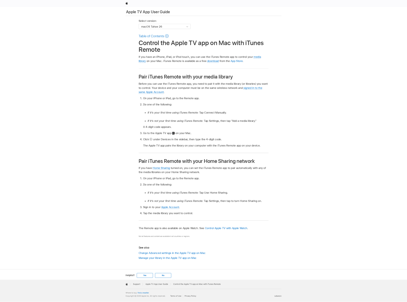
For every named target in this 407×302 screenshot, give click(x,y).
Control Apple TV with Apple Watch (226, 228)
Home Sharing (161, 168)
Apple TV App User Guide (148, 12)
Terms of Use (175, 296)
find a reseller (143, 293)
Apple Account (170, 207)
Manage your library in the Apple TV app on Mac (168, 257)
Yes (144, 275)
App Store (237, 61)
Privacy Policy (190, 296)
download (213, 61)
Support (136, 284)
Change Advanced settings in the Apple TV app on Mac (172, 253)
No (163, 275)
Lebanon (277, 296)
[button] (154, 36)
